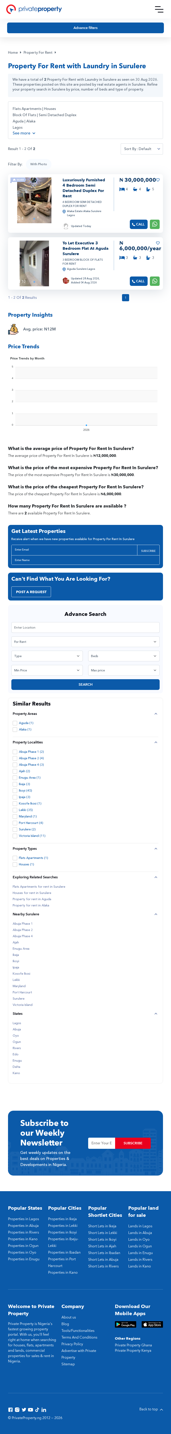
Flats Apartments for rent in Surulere (39, 886)
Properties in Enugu (23, 1259)
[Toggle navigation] (159, 9)
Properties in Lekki (62, 1225)
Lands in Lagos (140, 1226)
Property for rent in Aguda (32, 899)
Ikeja (16, 955)
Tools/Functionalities (77, 1330)
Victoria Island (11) (32, 836)
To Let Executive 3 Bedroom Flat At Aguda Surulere (85, 248)
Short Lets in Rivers (103, 1266)
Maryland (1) (28, 816)
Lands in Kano (139, 1266)
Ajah (16, 942)
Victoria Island (23, 1005)
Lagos (17, 127)
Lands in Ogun (140, 1246)
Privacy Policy (72, 1344)
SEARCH (86, 684)
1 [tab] (34, 219)
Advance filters (85, 27)
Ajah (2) (24, 771)
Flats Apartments (27, 108)
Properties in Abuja (23, 1225)
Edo (15, 1054)
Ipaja (16, 967)
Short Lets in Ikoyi (102, 1239)
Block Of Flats (24, 115)
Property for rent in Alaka (31, 905)
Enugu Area (21, 948)
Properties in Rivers (23, 1232)
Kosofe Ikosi (21, 973)
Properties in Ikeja (62, 1219)
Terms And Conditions (79, 1337)
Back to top (149, 1409)
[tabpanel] (34, 200)
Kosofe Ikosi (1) (30, 803)
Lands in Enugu (140, 1252)
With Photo (38, 164)
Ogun (17, 1042)
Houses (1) (26, 864)
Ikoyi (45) (25, 790)
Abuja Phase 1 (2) (31, 752)
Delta (16, 1067)
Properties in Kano (23, 1239)
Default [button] (145, 148)
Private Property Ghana (133, 1345)
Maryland (19, 986)
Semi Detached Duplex (57, 115)
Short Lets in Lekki (102, 1232)
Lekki (16, 980)
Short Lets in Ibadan (104, 1252)
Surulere (18, 998)
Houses (50, 108)
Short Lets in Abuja (103, 1259)
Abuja (17, 1029)
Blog (65, 1324)
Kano (16, 1073)
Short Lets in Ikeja (102, 1226)
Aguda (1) (26, 723)
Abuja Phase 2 (23, 930)
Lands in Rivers (140, 1259)
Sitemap (68, 1364)
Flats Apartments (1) (33, 858)
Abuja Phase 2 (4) (31, 758)
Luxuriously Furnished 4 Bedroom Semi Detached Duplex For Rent (84, 188)
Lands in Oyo (139, 1239)
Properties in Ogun (23, 1245)
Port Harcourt (22, 992)
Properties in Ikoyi (62, 1232)
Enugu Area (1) (30, 778)
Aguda (18, 121)
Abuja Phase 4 (23, 936)
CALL (140, 224)
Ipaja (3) (24, 797)
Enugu (17, 1060)
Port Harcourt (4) (31, 823)
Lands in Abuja (140, 1232)
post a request (31, 592)
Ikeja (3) (24, 784)
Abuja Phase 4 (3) (31, 765)
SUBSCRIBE (148, 551)
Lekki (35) (26, 810)
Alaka (30, 121)
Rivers (17, 1048)
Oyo (16, 1035)
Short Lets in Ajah (102, 1246)
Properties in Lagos (23, 1219)
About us (68, 1317)
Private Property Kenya (133, 1350)
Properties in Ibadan (64, 1252)
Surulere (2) (27, 829)
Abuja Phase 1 (23, 923)
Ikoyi (16, 961)
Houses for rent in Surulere (32, 893)
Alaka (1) (25, 729)
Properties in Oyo (22, 1252)
